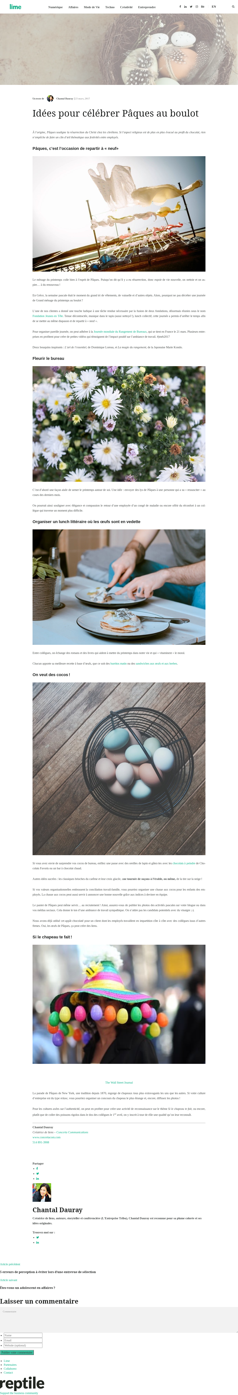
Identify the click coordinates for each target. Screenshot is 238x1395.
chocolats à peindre (184, 863)
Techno (110, 7)
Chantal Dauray (64, 98)
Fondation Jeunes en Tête (48, 316)
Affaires (73, 7)
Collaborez (10, 1368)
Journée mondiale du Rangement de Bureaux (120, 331)
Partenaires (10, 1364)
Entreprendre (147, 7)
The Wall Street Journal (119, 1082)
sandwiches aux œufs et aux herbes (156, 663)
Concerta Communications (72, 1132)
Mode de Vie (92, 7)
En (214, 6)
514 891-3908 (41, 1142)
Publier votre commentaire (16, 1352)
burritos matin (118, 663)
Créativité (126, 7)
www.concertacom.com (46, 1137)
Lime (7, 1360)
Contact (8, 1372)
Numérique (55, 7)
